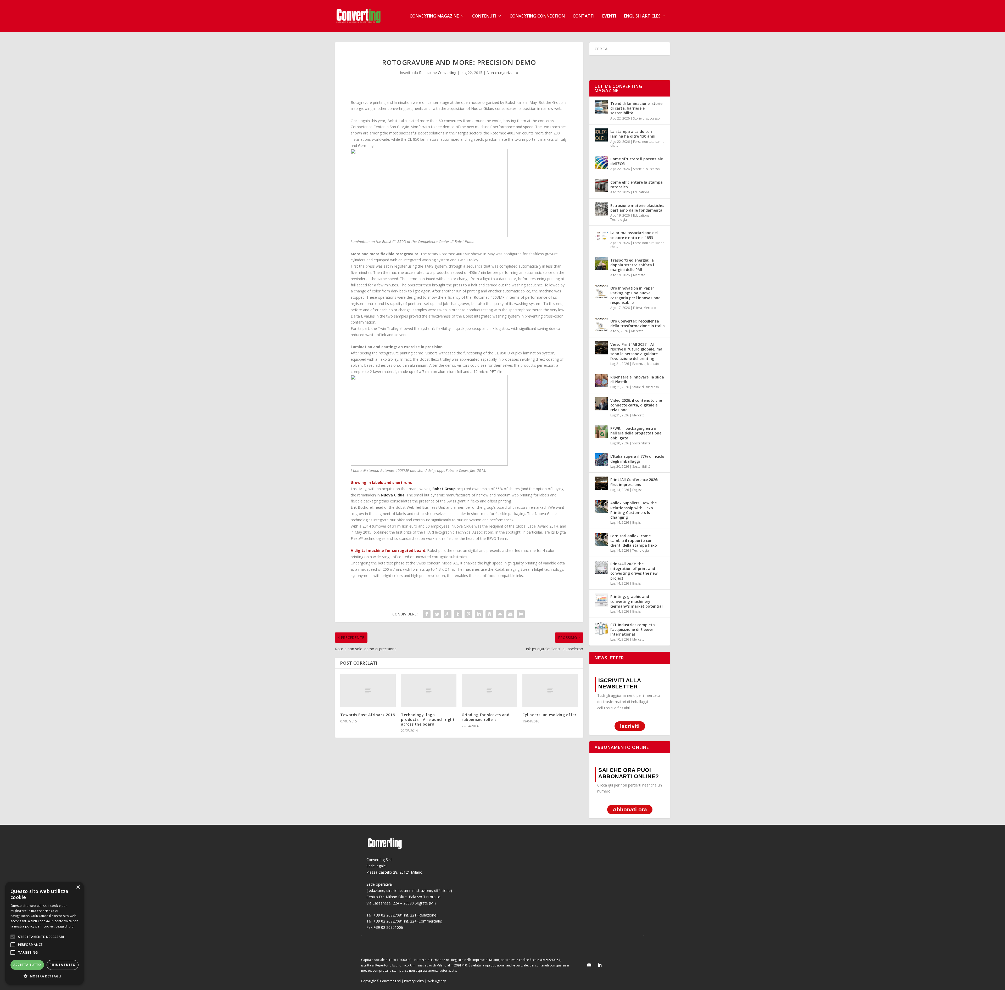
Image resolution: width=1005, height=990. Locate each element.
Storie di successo (646, 118)
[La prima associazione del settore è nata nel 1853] (601, 236)
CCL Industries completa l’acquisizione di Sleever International (632, 629)
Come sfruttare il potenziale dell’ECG (636, 161)
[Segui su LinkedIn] (599, 965)
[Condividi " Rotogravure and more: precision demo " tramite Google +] (447, 614)
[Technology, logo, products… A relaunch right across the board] (428, 690)
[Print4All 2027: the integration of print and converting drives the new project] (601, 567)
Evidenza (638, 363)
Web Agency (436, 981)
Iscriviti (630, 726)
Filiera (637, 308)
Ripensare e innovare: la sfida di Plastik (637, 379)
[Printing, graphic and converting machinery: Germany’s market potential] (601, 600)
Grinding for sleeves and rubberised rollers (485, 717)
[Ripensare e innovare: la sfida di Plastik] (601, 380)
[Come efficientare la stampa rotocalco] (601, 185)
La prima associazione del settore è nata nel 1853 (634, 235)
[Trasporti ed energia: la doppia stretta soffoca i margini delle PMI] (601, 263)
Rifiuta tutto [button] (62, 965)
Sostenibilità (641, 443)
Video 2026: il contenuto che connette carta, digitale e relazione (636, 405)
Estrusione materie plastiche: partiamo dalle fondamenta (637, 208)
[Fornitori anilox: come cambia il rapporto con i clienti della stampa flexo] (601, 539)
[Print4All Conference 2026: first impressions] (601, 483)
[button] (44, 976)
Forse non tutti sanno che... (637, 143)
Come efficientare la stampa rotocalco (636, 184)
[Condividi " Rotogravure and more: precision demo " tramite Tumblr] (458, 614)
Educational (641, 192)
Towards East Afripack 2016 (367, 714)
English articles (642, 16)
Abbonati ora (630, 809)
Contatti (583, 16)
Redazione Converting (437, 72)
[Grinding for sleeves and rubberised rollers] (489, 690)
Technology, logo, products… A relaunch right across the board (428, 719)
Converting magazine (434, 16)
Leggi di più (64, 926)
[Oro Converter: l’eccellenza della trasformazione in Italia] (601, 324)
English (637, 490)
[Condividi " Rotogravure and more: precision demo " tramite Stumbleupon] (500, 614)
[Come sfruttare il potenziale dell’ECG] (601, 162)
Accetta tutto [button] (27, 965)
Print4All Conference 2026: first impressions (634, 482)
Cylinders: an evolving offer (549, 714)
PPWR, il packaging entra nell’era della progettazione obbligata (635, 433)
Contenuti (484, 16)
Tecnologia (618, 219)
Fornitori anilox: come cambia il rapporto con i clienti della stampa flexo (633, 540)
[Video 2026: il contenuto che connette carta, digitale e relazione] (601, 403)
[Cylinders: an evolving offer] (550, 690)
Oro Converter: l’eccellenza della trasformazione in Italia (637, 323)
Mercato (639, 275)
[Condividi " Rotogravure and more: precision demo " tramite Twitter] (437, 614)
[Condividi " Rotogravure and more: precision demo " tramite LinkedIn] (479, 614)
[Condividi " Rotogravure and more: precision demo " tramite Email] (510, 614)
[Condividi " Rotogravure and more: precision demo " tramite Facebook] (426, 614)
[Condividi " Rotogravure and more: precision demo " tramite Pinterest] (468, 614)
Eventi (609, 16)
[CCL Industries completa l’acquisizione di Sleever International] (601, 628)
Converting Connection (537, 16)
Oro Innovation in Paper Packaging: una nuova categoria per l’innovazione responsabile (635, 295)
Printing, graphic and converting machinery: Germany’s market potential (636, 601)
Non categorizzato (502, 72)
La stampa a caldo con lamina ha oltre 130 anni (632, 134)
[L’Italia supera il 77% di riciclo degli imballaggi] (601, 459)
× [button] (78, 887)
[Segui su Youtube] (589, 965)
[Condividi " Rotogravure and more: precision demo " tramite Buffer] (489, 614)
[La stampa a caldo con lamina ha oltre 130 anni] (601, 135)
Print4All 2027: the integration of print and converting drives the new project (633, 571)
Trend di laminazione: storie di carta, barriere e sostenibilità (636, 108)
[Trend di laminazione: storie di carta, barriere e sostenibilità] (601, 107)
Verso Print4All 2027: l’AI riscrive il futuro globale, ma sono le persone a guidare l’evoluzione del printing (636, 351)
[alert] (44, 933)
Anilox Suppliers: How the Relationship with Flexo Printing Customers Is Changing (633, 510)
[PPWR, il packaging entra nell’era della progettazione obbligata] (601, 431)
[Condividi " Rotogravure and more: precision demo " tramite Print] (521, 614)
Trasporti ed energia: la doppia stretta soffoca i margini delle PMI (632, 265)
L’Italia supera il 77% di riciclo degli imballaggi (637, 458)
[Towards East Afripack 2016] (368, 690)
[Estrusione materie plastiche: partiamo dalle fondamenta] (601, 209)
